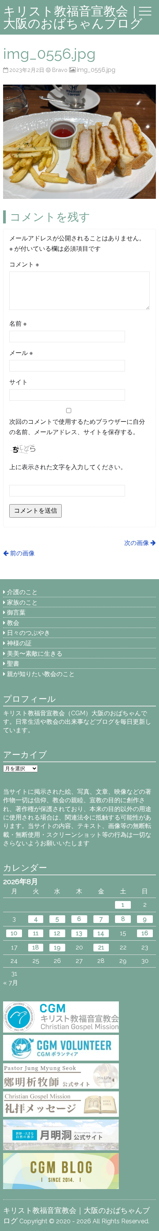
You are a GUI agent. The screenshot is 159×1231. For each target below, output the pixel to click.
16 (145, 933)
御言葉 (16, 612)
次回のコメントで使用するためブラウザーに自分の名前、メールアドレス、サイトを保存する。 (77, 427)
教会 (13, 622)
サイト (18, 382)
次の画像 (136, 542)
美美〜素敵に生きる (35, 653)
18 (35, 947)
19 (57, 947)
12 (57, 933)
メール (21, 352)
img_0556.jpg (96, 69)
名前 (18, 323)
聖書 (13, 663)
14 (101, 933)
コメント (24, 264)
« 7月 (10, 982)
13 (79, 933)
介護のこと (22, 592)
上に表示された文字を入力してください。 (68, 467)
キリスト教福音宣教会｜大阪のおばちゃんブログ (72, 17)
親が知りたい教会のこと (41, 674)
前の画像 (22, 553)
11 (36, 933)
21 (101, 947)
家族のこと (22, 602)
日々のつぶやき (28, 632)
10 (14, 933)
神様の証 (19, 643)
